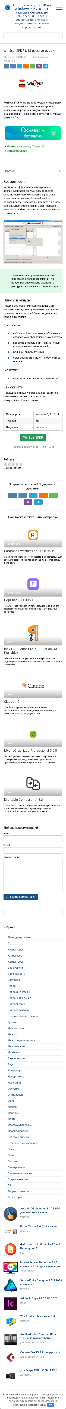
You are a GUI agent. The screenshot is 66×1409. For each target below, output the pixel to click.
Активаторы (15, 949)
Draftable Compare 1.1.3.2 (23, 800)
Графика (13, 1022)
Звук (11, 1064)
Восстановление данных (23, 1016)
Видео (12, 985)
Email (7, 845)
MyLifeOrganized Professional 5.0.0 (30, 750)
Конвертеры (15, 1070)
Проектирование (18, 1131)
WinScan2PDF (33, 437)
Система (13, 1161)
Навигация (14, 1082)
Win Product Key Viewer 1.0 (37, 1316)
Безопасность (16, 973)
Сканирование (40, 57)
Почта (11, 1119)
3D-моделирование (19, 937)
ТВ (9, 1185)
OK (50, 1404)
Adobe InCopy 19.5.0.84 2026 (38, 1298)
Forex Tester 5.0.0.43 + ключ (38, 1226)
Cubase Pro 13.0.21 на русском (40, 1352)
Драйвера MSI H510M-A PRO (39, 1370)
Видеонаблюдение (19, 998)
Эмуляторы (15, 1197)
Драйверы (14, 1052)
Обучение (14, 1088)
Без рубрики (15, 967)
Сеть (11, 1155)
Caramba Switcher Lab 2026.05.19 (29, 551)
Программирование (20, 1125)
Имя (6, 833)
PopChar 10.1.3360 (18, 600)
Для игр (12, 1034)
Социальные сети (18, 1179)
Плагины (13, 1112)
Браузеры (14, 979)
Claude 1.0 (12, 702)
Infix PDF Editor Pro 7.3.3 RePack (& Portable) (30, 651)
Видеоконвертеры (19, 992)
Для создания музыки (21, 1040)
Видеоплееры (16, 1004)
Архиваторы (15, 961)
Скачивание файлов (20, 1173)
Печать (12, 1106)
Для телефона (16, 1046)
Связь (11, 1149)
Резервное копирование (22, 1143)
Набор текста (16, 1076)
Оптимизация (16, 1094)
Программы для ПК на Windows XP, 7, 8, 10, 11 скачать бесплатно (32, 8)
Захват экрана (16, 1058)
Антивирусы (15, 955)
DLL (10, 943)
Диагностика (16, 1028)
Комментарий (12, 857)
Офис (11, 1100)
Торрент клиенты (18, 1191)
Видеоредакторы (18, 1010)
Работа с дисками (19, 1137)
